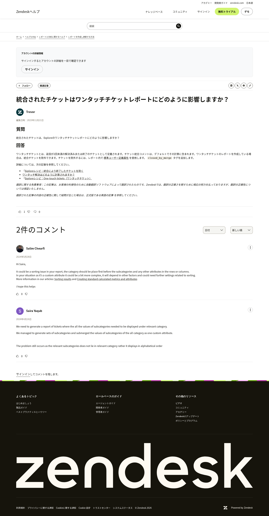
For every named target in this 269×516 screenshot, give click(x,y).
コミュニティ (180, 11)
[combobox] (214, 230)
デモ (246, 11)
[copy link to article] (250, 85)
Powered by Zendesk (242, 508)
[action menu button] (250, 247)
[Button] (20, 212)
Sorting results (62, 279)
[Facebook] (244, 85)
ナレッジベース (154, 12)
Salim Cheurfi (35, 248)
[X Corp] (237, 85)
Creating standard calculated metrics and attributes (107, 279)
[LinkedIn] (231, 85)
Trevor (30, 112)
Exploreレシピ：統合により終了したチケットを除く (54, 171)
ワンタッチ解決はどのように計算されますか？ (48, 174)
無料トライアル (227, 11)
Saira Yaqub (34, 311)
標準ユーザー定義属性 (116, 158)
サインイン (203, 11)
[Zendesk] (134, 466)
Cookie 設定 (84, 508)
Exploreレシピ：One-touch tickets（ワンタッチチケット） (58, 178)
